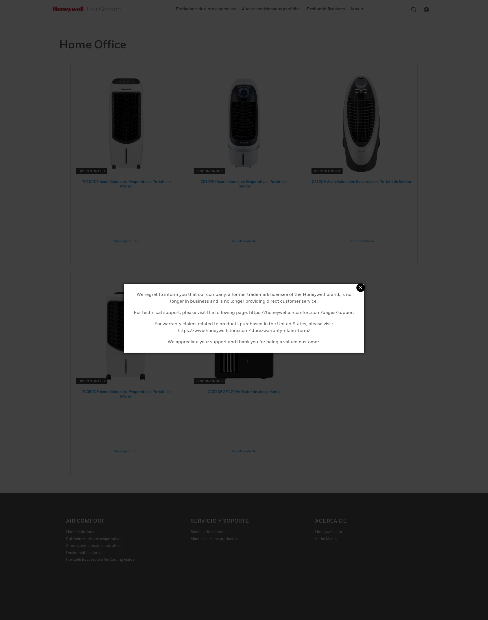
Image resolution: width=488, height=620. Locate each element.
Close (360, 287)
